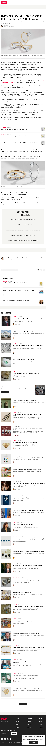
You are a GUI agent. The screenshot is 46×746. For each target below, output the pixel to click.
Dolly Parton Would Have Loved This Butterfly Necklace (23, 219)
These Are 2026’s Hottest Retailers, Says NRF (23, 620)
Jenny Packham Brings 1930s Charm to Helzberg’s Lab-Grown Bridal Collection (19, 142)
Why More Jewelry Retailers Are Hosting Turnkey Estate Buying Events (27, 428)
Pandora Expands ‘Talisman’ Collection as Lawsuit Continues (23, 224)
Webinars (29, 721)
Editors (14, 563)
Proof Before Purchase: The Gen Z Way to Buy (23, 524)
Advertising (41, 725)
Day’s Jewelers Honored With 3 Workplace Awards (24, 331)
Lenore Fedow (6, 25)
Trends (14, 481)
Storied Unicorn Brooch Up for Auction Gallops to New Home (27, 688)
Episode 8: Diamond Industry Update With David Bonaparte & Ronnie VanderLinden (18, 291)
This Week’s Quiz (5, 387)
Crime (14, 371)
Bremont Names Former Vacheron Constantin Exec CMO (26, 633)
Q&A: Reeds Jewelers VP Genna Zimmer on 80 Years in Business (27, 565)
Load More (23, 703)
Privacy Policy (40, 739)
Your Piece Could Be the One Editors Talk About (23, 359)
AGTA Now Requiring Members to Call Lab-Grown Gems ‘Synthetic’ (23, 240)
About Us (40, 721)
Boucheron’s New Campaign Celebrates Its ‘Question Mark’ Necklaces (29, 483)
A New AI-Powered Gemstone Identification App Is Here (25, 675)
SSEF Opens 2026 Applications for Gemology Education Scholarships (28, 538)
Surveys (14, 440)
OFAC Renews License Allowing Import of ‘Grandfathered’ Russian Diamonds (23, 230)
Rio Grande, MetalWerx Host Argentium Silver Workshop (26, 579)
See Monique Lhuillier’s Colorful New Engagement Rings (14, 129)
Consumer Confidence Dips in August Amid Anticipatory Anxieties (27, 469)
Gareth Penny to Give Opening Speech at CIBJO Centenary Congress (28, 318)
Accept (33, 742)
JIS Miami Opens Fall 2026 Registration (22, 592)
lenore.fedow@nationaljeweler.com (9, 26)
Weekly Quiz (29, 723)
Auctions (14, 687)
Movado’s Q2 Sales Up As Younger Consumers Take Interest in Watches (27, 415)
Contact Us (41, 723)
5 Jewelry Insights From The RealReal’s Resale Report (23, 235)
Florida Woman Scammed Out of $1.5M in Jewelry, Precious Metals (28, 510)
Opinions (17, 727)
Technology (15, 673)
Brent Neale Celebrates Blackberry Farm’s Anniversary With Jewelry (28, 551)
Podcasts (14, 659)
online (28, 203)
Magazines (29, 724)
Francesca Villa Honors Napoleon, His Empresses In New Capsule (28, 606)
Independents (15, 330)
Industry (17, 721)
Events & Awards (16, 495)
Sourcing (14, 316)
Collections (3, 127)
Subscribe (40, 724)
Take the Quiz (4, 391)
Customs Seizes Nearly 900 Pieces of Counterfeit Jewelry (26, 373)
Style (17, 725)
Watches (14, 631)
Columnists (15, 522)
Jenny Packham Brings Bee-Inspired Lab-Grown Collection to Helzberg (17, 136)
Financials (15, 412)
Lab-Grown (3, 134)
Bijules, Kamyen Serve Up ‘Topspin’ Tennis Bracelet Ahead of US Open (28, 647)
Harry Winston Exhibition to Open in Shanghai (23, 497)
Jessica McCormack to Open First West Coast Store (24, 400)
